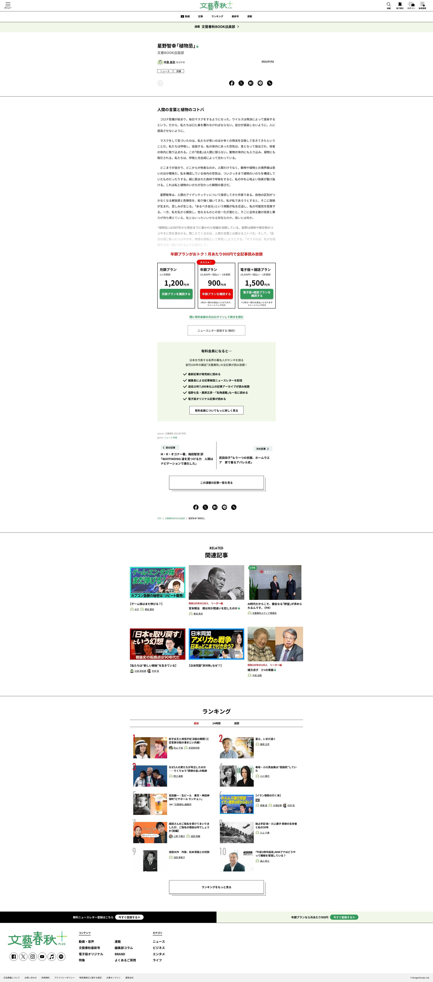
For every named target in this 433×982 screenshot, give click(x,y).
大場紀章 (277, 805)
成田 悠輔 (195, 836)
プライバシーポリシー (64, 977)
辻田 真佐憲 (140, 671)
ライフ (157, 960)
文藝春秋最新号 (89, 948)
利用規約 (45, 977)
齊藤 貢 (263, 805)
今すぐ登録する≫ (129, 917)
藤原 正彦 (264, 744)
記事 (200, 16)
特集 (82, 960)
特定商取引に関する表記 (90, 977)
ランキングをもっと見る (216, 887)
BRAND (120, 954)
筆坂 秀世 (198, 614)
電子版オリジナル (91, 954)
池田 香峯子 (179, 857)
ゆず (137, 609)
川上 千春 (264, 832)
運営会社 (129, 977)
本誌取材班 (194, 748)
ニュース (165, 71)
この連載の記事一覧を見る (216, 483)
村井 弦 (155, 671)
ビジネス (159, 948)
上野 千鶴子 (179, 836)
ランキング (217, 16)
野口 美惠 (178, 776)
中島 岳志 (169, 62)
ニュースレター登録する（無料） (216, 330)
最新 (196, 723)
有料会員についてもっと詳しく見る (216, 410)
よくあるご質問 (125, 960)
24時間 (216, 723)
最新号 (235, 16)
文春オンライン (113, 977)
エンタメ (159, 954)
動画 (187, 16)
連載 (249, 16)
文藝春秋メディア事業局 (264, 613)
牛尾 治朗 (257, 675)
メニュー (8, 7)
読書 (178, 71)
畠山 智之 (264, 861)
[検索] (389, 4)
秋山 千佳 (178, 748)
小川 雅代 (264, 776)
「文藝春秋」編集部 (182, 804)
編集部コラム (124, 948)
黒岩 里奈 (149, 609)
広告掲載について (12, 977)
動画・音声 (86, 941)
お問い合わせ (31, 977)
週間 (236, 723)
